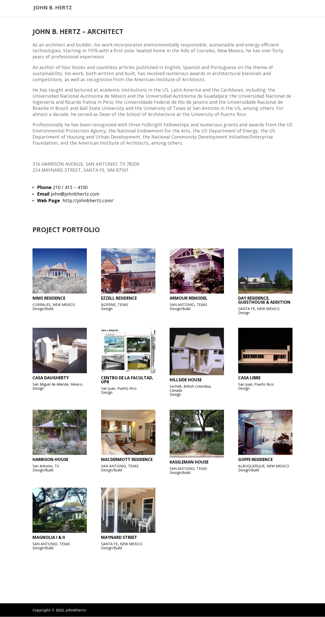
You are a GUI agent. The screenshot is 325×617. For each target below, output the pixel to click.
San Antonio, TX (45, 466)
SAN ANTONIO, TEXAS (188, 304)
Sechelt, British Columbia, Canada (191, 388)
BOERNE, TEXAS (114, 304)
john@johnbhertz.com (75, 194)
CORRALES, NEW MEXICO (53, 304)
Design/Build (42, 308)
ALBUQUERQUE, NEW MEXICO (263, 466)
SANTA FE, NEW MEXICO (259, 308)
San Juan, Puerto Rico (119, 388)
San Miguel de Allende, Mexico (57, 384)
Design (106, 308)
